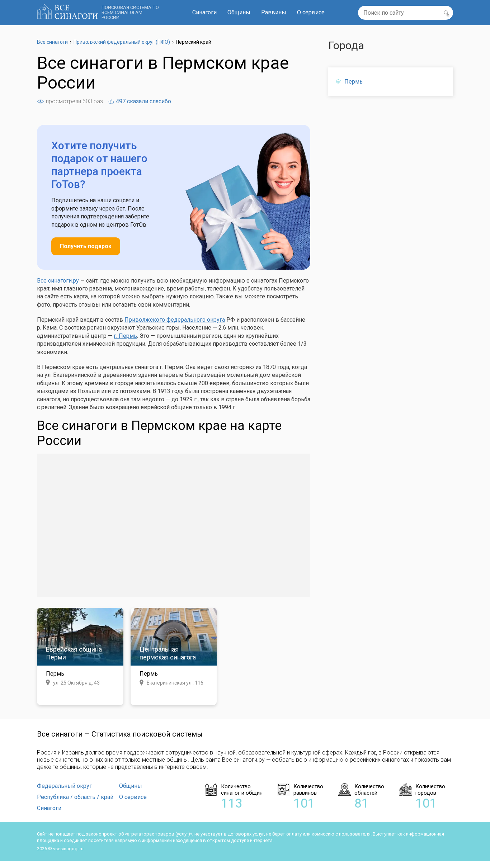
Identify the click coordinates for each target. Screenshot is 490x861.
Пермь (353, 81)
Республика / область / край (75, 797)
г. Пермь (125, 335)
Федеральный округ (64, 785)
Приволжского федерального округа (174, 319)
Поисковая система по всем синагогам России (130, 12)
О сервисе (311, 12)
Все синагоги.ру (58, 280)
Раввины (273, 12)
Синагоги (204, 12)
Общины (238, 12)
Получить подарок (86, 246)
